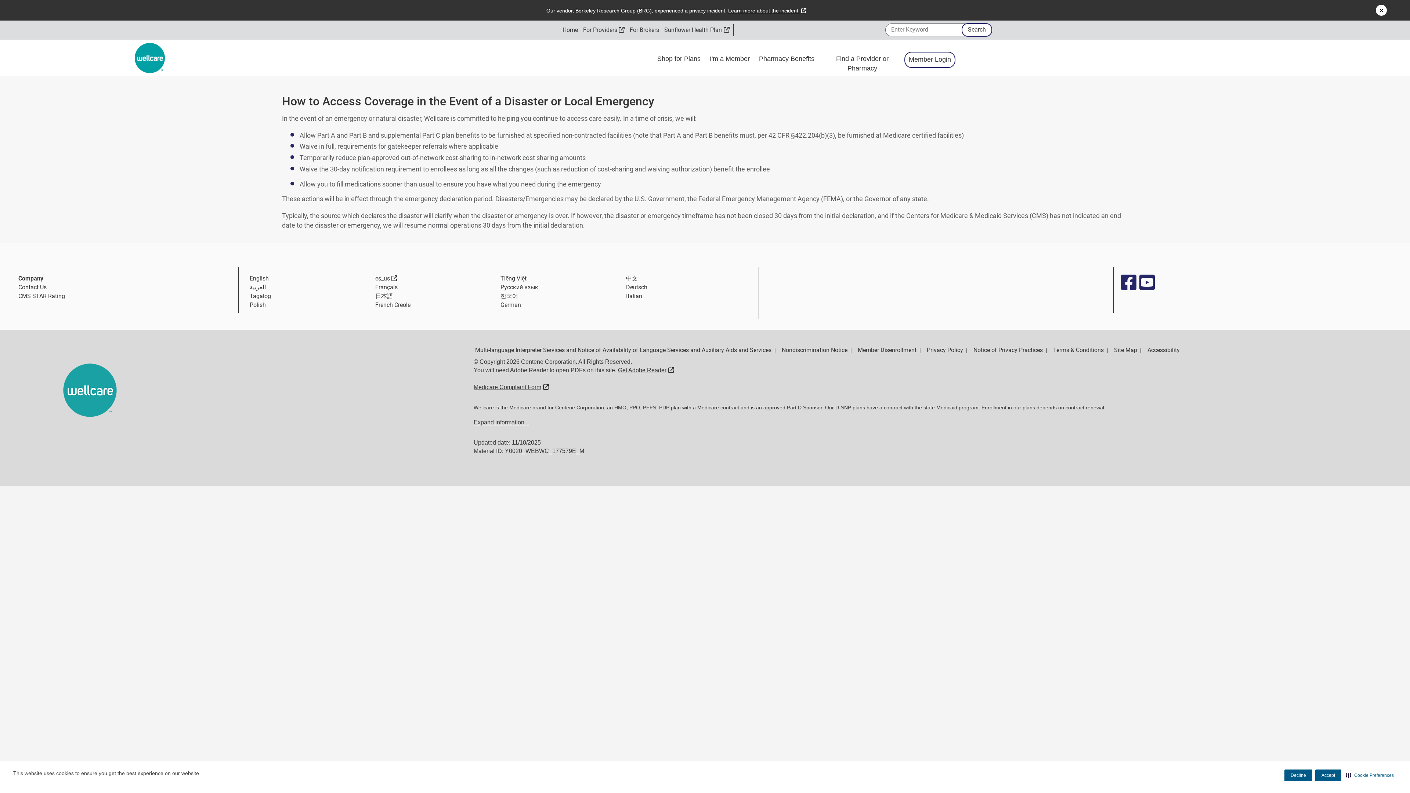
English (259, 278)
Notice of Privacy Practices (1008, 350)
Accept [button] (1328, 775)
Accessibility (1163, 350)
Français (386, 287)
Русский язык (519, 287)
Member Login (930, 59)
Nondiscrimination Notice (814, 350)
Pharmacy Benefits (787, 58)
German (510, 304)
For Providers (604, 29)
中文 (632, 278)
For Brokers (644, 29)
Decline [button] (1298, 775)
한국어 (509, 296)
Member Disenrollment (887, 350)
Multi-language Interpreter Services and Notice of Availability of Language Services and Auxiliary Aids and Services (623, 350)
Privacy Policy (945, 350)
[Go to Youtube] (1146, 282)
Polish (258, 304)
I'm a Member (731, 58)
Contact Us (32, 287)
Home (570, 29)
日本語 (384, 296)
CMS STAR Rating (41, 296)
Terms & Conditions (1078, 350)
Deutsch (636, 287)
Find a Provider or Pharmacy (862, 63)
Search (977, 29)
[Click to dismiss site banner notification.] (1381, 10)
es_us (386, 278)
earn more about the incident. (767, 11)
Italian (634, 296)
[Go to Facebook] (1128, 282)
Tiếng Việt (513, 278)
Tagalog (260, 296)
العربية (258, 287)
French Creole (393, 304)
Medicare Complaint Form (511, 387)
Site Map (1125, 350)
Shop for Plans (679, 58)
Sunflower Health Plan (697, 29)
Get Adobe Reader (646, 370)
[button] (1369, 775)
